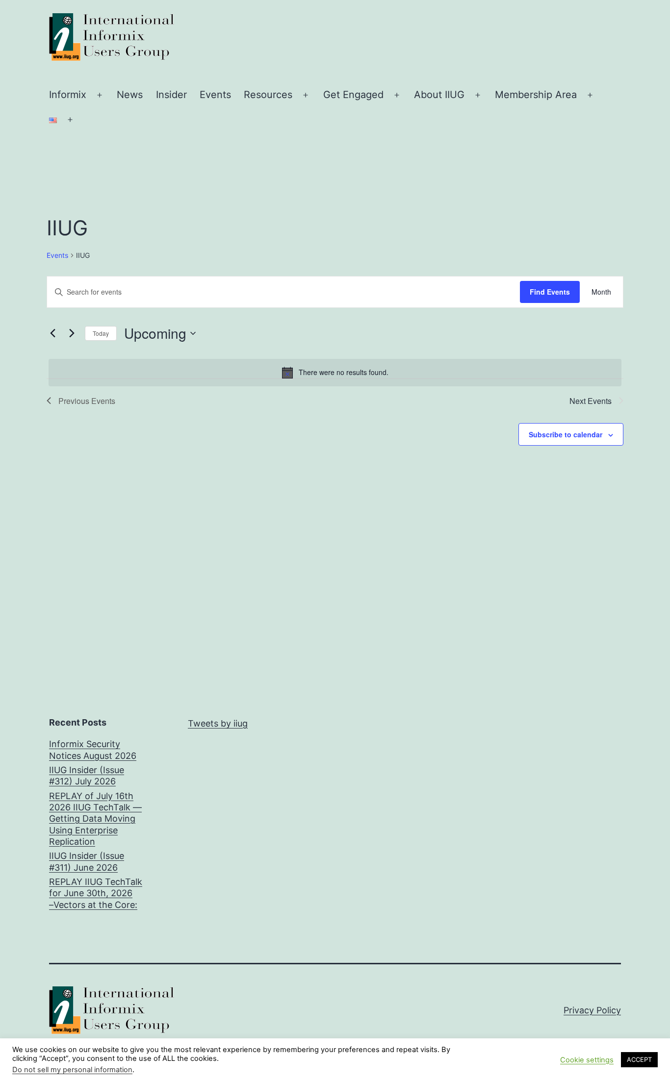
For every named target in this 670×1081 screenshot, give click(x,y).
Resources (268, 95)
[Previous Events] (52, 333)
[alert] (335, 372)
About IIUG (439, 95)
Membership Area (536, 95)
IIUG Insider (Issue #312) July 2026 (86, 775)
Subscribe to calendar (565, 434)
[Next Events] (71, 333)
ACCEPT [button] (639, 1059)
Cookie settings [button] (587, 1060)
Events (215, 95)
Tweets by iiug (218, 723)
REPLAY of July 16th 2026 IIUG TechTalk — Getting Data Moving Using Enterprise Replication (95, 819)
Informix (67, 95)
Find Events (550, 292)
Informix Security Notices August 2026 (92, 749)
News (130, 95)
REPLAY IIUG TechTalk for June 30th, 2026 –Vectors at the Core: (95, 893)
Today (101, 333)
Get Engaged (353, 95)
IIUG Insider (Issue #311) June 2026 (86, 861)
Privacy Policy (592, 1010)
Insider (171, 95)
